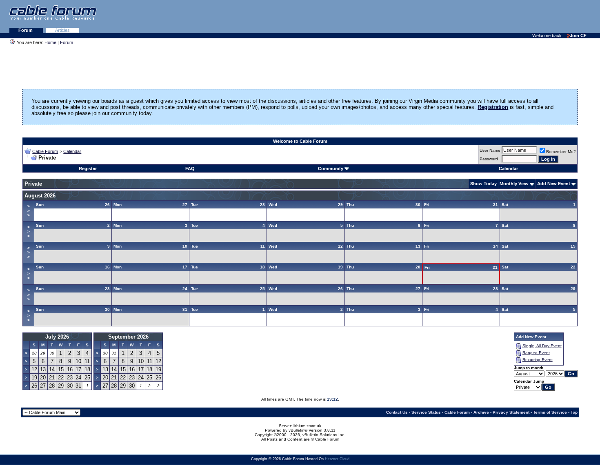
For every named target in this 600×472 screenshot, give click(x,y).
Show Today (483, 183)
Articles (62, 30)
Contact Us (397, 412)
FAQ (190, 168)
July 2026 (57, 337)
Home (50, 42)
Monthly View (514, 183)
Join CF (578, 35)
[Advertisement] (500, 16)
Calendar (72, 151)
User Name (490, 150)
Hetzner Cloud (337, 459)
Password (489, 159)
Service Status (426, 412)
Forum (26, 30)
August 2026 (40, 196)
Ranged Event (536, 352)
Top (574, 412)
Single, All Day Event (542, 345)
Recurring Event (537, 359)
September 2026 (128, 337)
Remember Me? (561, 151)
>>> (28, 210)
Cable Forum (45, 151)
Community (330, 168)
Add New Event (553, 183)
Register (88, 168)
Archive (481, 412)
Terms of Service (550, 412)
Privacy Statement (511, 412)
